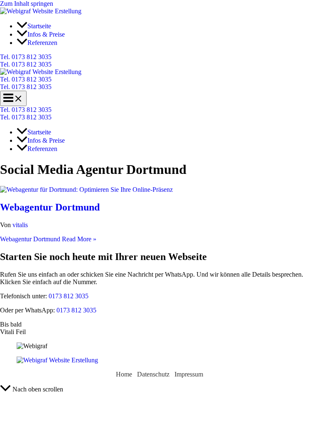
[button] (159, 57)
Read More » (48, 239)
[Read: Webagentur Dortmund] (86, 189)
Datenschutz (153, 374)
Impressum (188, 374)
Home (124, 374)
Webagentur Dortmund (50, 207)
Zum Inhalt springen (26, 3)
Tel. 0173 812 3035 (26, 64)
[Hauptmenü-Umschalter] (13, 98)
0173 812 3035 (67, 296)
